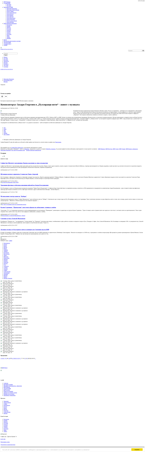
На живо (9, 4)
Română (9, 38)
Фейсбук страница (51, 149)
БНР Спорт (116, 149)
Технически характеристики (8, 444)
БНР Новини (101, 149)
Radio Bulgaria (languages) (10, 23)
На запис (9, 6)
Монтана (6, 256)
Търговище (6, 273)
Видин (5, 247)
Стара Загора (7, 271)
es (6, 49)
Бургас (5, 244)
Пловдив (6, 262)
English (8, 26)
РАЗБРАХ (137, 449)
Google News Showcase (17, 147)
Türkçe (8, 37)
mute (5, 131)
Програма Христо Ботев (13, 10)
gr (8, 49)
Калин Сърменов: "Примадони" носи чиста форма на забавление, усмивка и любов (28, 207)
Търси (5, 55)
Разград (6, 263)
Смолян (6, 269)
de (2, 49)
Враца (5, 248)
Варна (5, 246)
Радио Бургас (10, 14)
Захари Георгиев (30, 150)
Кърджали (6, 252)
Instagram (26, 149)
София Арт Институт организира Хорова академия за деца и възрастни (24, 163)
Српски (9, 33)
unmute (5, 133)
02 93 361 (3, 439)
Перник (6, 259)
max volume (7, 134)
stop (5, 130)
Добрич (6, 251)
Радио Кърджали (11, 18)
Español (8, 31)
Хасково (6, 274)
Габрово (6, 250)
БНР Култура (109, 149)
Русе (5, 264)
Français (9, 30)
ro (12, 49)
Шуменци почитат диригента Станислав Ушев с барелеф (19, 174)
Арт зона (13, 150)
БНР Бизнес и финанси (132, 149)
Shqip (8, 35)
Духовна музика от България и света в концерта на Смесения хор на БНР (25, 229)
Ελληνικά (9, 34)
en (1, 49)
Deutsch (9, 27)
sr (7, 49)
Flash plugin (58, 142)
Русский (9, 29)
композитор (38, 150)
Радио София (10, 11)
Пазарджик (6, 258)
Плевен (5, 260)
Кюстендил (7, 254)
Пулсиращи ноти (8, 80)
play (5, 127)
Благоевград (7, 243)
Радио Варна (10, 15)
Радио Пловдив (11, 19)
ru (3, 49)
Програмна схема (5, 442)
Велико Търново (8, 278)
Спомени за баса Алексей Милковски (13, 218)
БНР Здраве (122, 149)
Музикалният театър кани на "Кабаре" (14, 196)
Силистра (6, 266)
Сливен (6, 267)
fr (5, 49)
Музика (6, 81)
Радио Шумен (10, 22)
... (35, 358)
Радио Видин (10, 16)
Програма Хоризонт (12, 8)
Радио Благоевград (11, 12)
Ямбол (5, 277)
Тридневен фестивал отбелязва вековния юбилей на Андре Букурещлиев (24, 185)
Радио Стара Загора (12, 20)
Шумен (5, 275)
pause (5, 129)
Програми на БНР (8, 7)
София (5, 270)
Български (9, 24)
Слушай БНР (7, 3)
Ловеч (5, 255)
